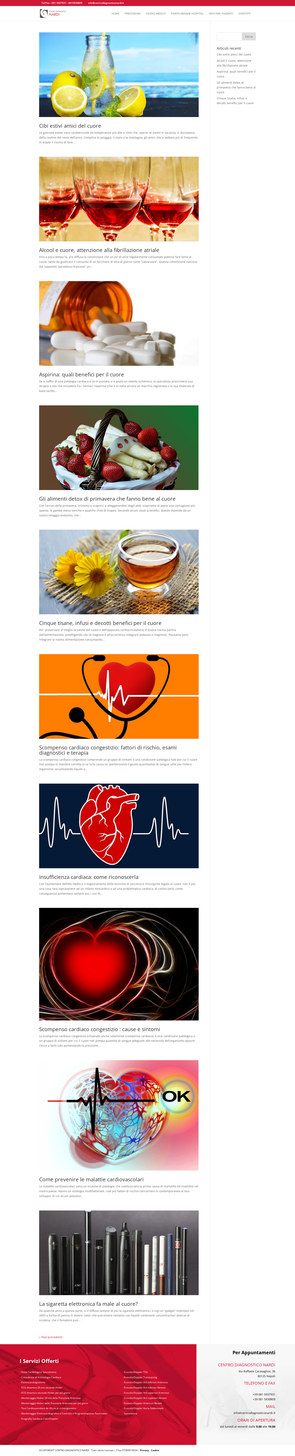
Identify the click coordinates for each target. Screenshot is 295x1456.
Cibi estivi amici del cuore (70, 125)
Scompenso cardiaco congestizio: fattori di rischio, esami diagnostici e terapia (108, 750)
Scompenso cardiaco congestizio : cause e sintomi (99, 1029)
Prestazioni (133, 13)
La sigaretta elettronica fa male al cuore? (88, 1303)
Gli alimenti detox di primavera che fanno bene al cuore (107, 498)
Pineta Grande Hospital (187, 13)
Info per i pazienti (221, 13)
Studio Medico (156, 13)
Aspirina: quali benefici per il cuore (81, 374)
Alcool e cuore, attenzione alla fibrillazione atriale (99, 250)
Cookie (155, 1450)
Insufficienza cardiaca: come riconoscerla (88, 877)
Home (115, 13)
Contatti (244, 13)
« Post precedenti (50, 1337)
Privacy (144, 1450)
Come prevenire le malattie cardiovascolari (91, 1179)
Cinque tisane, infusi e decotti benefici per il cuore (100, 623)
